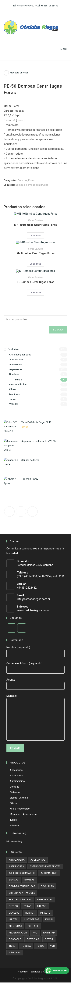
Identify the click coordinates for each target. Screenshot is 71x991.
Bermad (14, 879)
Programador (18, 932)
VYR (52, 946)
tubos (40, 946)
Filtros (12, 389)
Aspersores (15, 369)
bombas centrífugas (37, 184)
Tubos (12, 399)
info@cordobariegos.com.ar (33, 599)
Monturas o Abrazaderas (23, 814)
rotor (49, 939)
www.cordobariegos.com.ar (33, 610)
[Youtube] (32, 511)
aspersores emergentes (45, 866)
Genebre (14, 913)
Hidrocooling (14, 841)
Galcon (41, 906)
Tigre (12, 946)
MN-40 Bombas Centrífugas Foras (35, 224)
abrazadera (17, 860)
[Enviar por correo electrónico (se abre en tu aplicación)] (39, 9)
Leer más (35, 235)
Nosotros (23, 971)
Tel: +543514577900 (23, 5)
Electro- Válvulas (19, 797)
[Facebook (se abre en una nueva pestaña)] (31, 9)
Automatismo (16, 359)
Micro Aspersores (20, 808)
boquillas (47, 886)
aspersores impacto (22, 873)
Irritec (13, 919)
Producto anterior (19, 72)
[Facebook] (9, 511)
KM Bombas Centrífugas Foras (35, 253)
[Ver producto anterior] (6, 73)
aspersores (16, 866)
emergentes (44, 899)
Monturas (14, 394)
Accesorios (15, 364)
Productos (13, 349)
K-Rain (49, 919)
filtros (13, 906)
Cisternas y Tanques (20, 354)
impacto (45, 913)
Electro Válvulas (18, 384)
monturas (15, 926)
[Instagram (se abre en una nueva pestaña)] (35, 9)
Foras (31, 180)
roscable (15, 939)
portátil (33, 926)
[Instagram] (21, 511)
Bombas (22, 180)
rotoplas (33, 939)
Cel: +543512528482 (47, 5)
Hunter (29, 913)
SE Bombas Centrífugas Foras (35, 282)
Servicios (35, 971)
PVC (35, 932)
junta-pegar (31, 919)
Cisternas (15, 792)
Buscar (58, 329)
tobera (26, 946)
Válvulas (13, 404)
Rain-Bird (49, 932)
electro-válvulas (20, 899)
